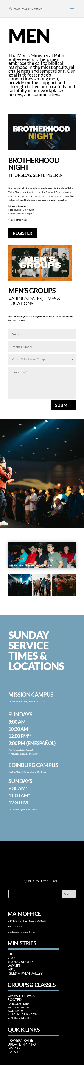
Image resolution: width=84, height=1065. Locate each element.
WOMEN (15, 965)
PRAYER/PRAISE (20, 1040)
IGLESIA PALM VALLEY (25, 973)
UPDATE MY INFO (22, 1044)
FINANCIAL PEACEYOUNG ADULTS (22, 1016)
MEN (11, 969)
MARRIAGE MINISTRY (18, 1004)
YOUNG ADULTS (20, 961)
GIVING (14, 1048)
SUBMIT (63, 405)
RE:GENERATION (16, 1010)
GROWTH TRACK (21, 995)
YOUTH (13, 958)
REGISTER (22, 233)
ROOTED (15, 999)
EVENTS (14, 1052)
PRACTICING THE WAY (19, 1007)
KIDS (11, 954)
